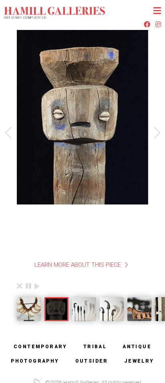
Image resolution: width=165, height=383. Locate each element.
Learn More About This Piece (77, 264)
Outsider (91, 361)
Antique (137, 346)
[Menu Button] (157, 10)
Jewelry (139, 361)
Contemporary (40, 346)
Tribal (95, 346)
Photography (35, 361)
